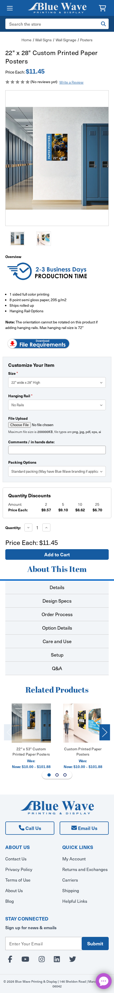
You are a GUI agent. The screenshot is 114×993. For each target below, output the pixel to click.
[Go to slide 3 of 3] (65, 775)
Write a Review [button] (71, 82)
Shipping (70, 890)
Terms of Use (17, 880)
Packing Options (22, 462)
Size (13, 373)
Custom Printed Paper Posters (83, 751)
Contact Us (16, 858)
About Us (14, 890)
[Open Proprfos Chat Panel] (104, 981)
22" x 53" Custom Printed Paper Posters (31, 751)
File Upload (18, 418)
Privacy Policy (18, 869)
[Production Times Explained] (47, 272)
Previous (9, 732)
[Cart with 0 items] (102, 7)
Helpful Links (74, 901)
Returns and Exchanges (85, 869)
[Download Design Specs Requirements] (38, 343)
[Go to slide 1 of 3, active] (49, 775)
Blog (9, 901)
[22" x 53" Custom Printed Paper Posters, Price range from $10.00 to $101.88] (31, 723)
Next (104, 732)
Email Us (87, 828)
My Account (74, 858)
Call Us (32, 828)
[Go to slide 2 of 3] (57, 775)
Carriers (70, 880)
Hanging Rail (20, 395)
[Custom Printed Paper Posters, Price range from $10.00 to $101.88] (83, 723)
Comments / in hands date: (31, 441)
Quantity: (13, 527)
